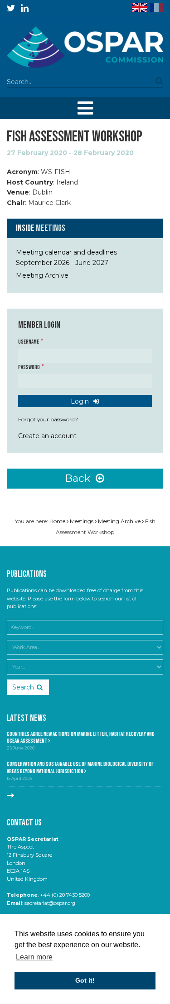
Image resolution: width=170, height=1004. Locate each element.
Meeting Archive (42, 275)
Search (23, 687)
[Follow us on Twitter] (11, 8)
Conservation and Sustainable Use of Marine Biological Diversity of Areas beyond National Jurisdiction (80, 767)
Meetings (50, 228)
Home (57, 521)
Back (79, 478)
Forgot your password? (48, 419)
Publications (27, 574)
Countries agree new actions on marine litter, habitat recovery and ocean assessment (81, 737)
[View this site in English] (139, 7)
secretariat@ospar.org (49, 903)
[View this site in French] (156, 7)
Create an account (47, 436)
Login (81, 401)
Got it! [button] (85, 980)
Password (29, 367)
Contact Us (24, 823)
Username (29, 342)
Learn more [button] (34, 957)
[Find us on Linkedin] (25, 8)
